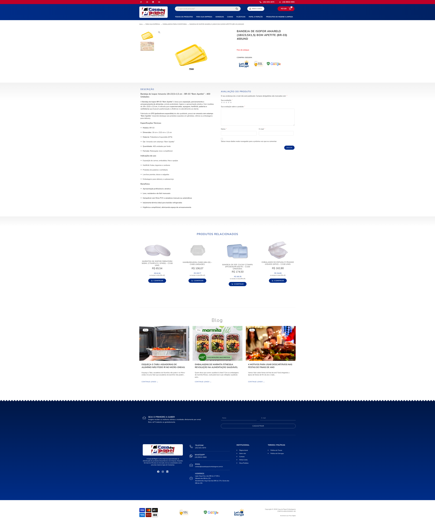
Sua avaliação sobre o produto (233, 106)
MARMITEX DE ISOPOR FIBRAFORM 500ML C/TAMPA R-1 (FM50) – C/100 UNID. (157, 263)
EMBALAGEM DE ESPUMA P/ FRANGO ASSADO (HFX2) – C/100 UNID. (278, 263)
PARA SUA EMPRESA (152, 24)
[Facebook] (158, 472)
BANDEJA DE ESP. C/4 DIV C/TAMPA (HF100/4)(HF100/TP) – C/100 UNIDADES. (237, 267)
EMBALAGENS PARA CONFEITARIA (175, 24)
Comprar (158, 281)
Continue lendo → (150, 382)
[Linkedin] (167, 472)
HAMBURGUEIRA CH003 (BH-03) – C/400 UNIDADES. (197, 263)
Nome (224, 129)
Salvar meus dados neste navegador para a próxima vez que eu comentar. (249, 141)
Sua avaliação (227, 100)
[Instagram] (163, 472)
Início (141, 24)
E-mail (262, 129)
